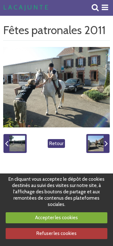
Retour (56, 143)
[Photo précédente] (15, 143)
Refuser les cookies (56, 233)
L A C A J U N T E (25, 7)
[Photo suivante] (98, 143)
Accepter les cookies (56, 217)
